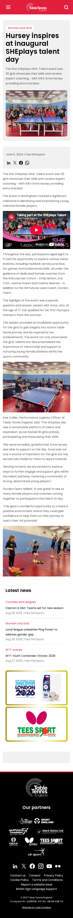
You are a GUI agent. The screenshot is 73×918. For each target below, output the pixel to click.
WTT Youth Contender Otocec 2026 (30, 656)
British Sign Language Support (36, 889)
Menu (8, 7)
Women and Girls (20, 28)
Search (66, 7)
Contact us (18, 875)
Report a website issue (36, 884)
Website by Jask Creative (36, 907)
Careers (34, 875)
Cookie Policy (19, 880)
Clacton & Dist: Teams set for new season (34, 608)
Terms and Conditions (47, 880)
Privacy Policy (53, 875)
